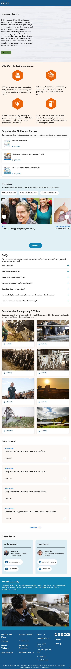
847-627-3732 (13, 569)
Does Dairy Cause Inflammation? (13, 289)
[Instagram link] (62, 634)
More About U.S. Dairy (9, 589)
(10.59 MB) (44, 344)
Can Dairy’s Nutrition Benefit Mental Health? (17, 283)
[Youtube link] (68, 634)
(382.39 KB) (17, 173)
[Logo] (5, 3)
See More (35, 245)
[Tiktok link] (59, 634)
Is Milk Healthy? (7, 265)
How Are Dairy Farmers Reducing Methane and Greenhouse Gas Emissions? (28, 295)
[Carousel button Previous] (4, 217)
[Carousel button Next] (67, 217)
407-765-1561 (46, 569)
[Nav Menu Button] (68, 3)
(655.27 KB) (9, 402)
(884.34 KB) (9, 431)
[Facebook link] (56, 634)
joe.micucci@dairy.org (15, 562)
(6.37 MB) (8, 344)
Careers (58, 639)
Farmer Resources (26, 652)
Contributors (24, 641)
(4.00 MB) (44, 402)
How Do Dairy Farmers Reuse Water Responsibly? (19, 301)
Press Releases (42, 660)
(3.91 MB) (17, 146)
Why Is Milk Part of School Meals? (14, 277)
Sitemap (58, 644)
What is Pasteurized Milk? (11, 271)
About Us (41, 634)
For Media (41, 656)
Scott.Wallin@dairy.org (49, 562)
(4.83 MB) (44, 431)
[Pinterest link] (65, 634)
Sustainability (7, 652)
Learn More (6, 53)
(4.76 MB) (43, 373)
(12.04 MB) (17, 160)
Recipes (4, 641)
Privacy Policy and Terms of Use (40, 667)
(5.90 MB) (9, 373)
